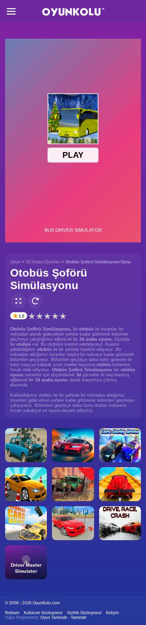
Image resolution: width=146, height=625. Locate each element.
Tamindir (79, 617)
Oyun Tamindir (53, 617)
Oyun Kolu (73, 12)
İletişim (112, 612)
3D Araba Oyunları (43, 262)
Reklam (12, 612)
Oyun (15, 262)
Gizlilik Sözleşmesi (84, 612)
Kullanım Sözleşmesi (43, 612)
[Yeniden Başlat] (35, 300)
